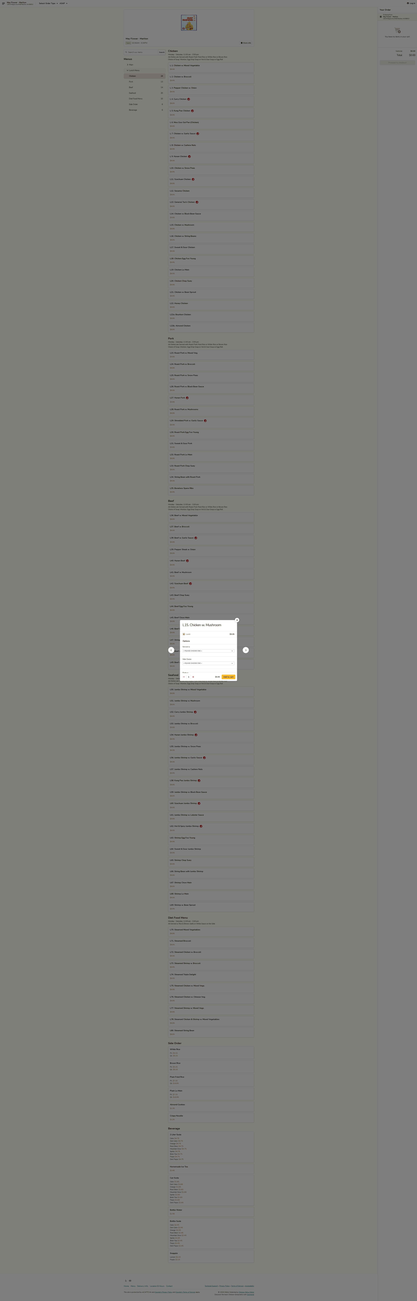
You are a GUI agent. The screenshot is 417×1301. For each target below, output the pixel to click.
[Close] (237, 620)
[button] (171, 652)
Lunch (188, 634)
